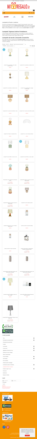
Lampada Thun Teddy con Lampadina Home (10, 133)
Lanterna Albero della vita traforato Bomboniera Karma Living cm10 (27, 295)
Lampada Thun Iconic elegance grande (26, 202)
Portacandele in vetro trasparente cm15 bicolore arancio (10, 180)
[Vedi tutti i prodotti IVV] (22, 17)
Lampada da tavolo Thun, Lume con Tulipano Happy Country (10, 226)
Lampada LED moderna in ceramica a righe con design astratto (10, 203)
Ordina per (11, 44)
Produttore (4, 45)
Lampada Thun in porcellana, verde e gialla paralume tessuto (10, 65)
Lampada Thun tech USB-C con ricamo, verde (10, 156)
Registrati (3, 385)
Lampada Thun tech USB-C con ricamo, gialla (26, 156)
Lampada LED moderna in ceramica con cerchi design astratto (27, 180)
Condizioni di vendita (13, 437)
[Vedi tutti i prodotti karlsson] (31, 17)
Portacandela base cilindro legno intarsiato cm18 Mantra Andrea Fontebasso (27, 272)
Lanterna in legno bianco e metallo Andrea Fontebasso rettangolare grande (27, 249)
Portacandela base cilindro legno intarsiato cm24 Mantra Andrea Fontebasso (10, 272)
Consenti (27, 435)
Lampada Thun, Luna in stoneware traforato (27, 133)
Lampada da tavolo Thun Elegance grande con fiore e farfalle (10, 295)
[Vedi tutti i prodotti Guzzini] (6, 17)
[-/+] (25, 44)
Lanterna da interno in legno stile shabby (27, 225)
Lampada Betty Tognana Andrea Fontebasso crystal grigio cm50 (10, 318)
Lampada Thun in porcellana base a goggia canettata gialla (27, 88)
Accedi (4, 384)
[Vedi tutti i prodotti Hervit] (14, 17)
